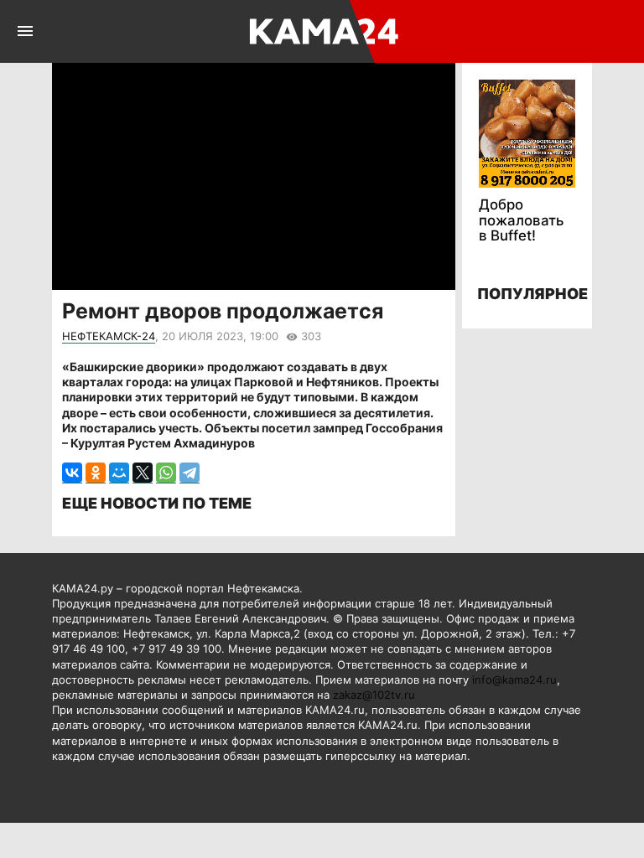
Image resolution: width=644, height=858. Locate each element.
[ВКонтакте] (72, 473)
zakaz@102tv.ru (374, 694)
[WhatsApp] (166, 473)
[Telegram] (189, 473)
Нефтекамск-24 (108, 336)
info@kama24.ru (514, 679)
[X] (142, 473)
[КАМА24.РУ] (321, 31)
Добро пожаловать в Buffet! (521, 220)
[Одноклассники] (96, 473)
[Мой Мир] (119, 473)
